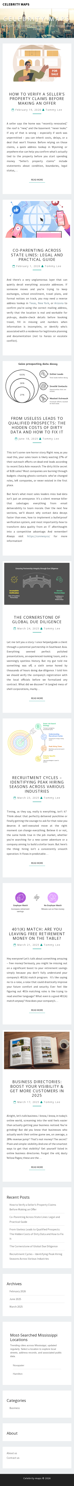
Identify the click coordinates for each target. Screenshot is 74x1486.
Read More (38, 179)
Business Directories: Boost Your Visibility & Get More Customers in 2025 (37, 1088)
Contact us (13, 1457)
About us (12, 1453)
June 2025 (15, 1299)
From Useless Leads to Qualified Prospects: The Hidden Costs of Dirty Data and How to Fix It (37, 425)
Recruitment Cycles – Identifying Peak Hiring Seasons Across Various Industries (37, 784)
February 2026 (17, 1291)
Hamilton (18, 1373)
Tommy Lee (54, 109)
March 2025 (16, 1306)
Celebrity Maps (16, 4)
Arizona (59, 303)
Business (14, 1408)
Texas (32, 303)
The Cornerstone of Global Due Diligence (37, 619)
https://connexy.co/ (38, 536)
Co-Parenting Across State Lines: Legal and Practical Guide (37, 255)
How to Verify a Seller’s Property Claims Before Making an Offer (37, 98)
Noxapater (18, 1365)
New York (43, 303)
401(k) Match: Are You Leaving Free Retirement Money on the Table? (37, 933)
